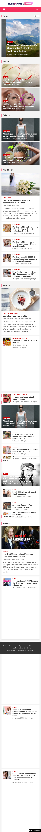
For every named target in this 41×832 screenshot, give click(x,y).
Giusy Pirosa (20, 108)
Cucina (9, 313)
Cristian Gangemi (19, 54)
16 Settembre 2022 (19, 588)
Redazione (30, 650)
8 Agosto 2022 (17, 234)
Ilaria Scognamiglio (30, 279)
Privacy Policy (11, 650)
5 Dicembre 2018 (9, 319)
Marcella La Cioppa (19, 348)
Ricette (15, 313)
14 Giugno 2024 (17, 510)
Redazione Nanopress (23, 319)
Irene (17, 84)
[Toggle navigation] (4, 9)
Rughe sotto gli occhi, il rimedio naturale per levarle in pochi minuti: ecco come (19, 105)
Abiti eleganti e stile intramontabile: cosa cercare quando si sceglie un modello (20, 135)
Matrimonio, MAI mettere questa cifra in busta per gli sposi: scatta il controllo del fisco (25, 229)
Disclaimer (21, 650)
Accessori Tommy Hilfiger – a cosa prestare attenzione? (23, 506)
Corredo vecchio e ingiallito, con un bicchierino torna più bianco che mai (17, 81)
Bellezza (7, 131)
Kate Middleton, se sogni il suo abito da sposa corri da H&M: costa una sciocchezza (24, 274)
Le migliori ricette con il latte (15, 316)
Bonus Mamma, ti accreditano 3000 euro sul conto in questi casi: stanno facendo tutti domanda (24, 777)
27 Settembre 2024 (19, 497)
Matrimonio (7, 198)
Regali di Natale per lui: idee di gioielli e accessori (24, 493)
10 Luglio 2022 (17, 279)
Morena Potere (29, 234)
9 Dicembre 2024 (9, 162)
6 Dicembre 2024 (9, 84)
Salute (6, 42)
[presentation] (35, 16)
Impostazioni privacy (34, 830)
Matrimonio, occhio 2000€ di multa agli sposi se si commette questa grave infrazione (24, 259)
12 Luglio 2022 (17, 264)
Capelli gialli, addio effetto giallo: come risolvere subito (25, 450)
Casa (4, 313)
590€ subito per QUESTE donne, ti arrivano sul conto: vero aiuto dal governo (25, 583)
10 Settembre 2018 (19, 345)
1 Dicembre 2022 (9, 108)
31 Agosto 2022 (18, 718)
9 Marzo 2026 (8, 54)
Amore (6, 77)
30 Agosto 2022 (18, 782)
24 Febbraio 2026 (9, 483)
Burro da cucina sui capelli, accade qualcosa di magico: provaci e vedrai (18, 159)
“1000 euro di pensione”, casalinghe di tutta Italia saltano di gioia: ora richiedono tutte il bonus (24, 712)
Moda (5, 473)
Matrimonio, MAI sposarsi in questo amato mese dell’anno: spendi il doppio (24, 244)
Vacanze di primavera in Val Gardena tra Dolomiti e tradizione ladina (18, 48)
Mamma (5, 551)
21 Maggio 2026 (8, 138)
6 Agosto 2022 (17, 249)
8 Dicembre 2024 (18, 454)
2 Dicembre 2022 (9, 559)
